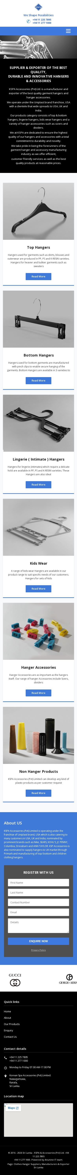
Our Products (12, 1024)
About (7, 1017)
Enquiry (8, 1030)
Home (7, 1011)
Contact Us (10, 1036)
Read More (38, 276)
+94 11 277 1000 (42, 23)
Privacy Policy (38, 949)
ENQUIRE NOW (38, 941)
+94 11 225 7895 (42, 19)
